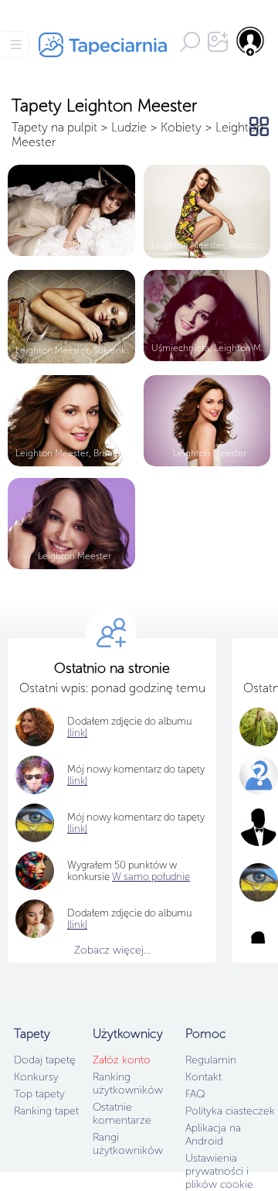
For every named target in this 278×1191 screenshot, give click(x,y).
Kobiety (181, 127)
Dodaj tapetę (45, 1059)
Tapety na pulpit (54, 127)
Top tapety (39, 1094)
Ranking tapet (46, 1111)
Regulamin (210, 1059)
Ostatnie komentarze (122, 1114)
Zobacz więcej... (112, 950)
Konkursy (36, 1077)
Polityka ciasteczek (230, 1111)
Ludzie (129, 127)
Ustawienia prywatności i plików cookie (219, 1171)
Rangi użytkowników (128, 1144)
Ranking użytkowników (128, 1083)
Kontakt (203, 1077)
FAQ (195, 1094)
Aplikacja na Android (213, 1134)
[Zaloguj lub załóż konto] (251, 41)
